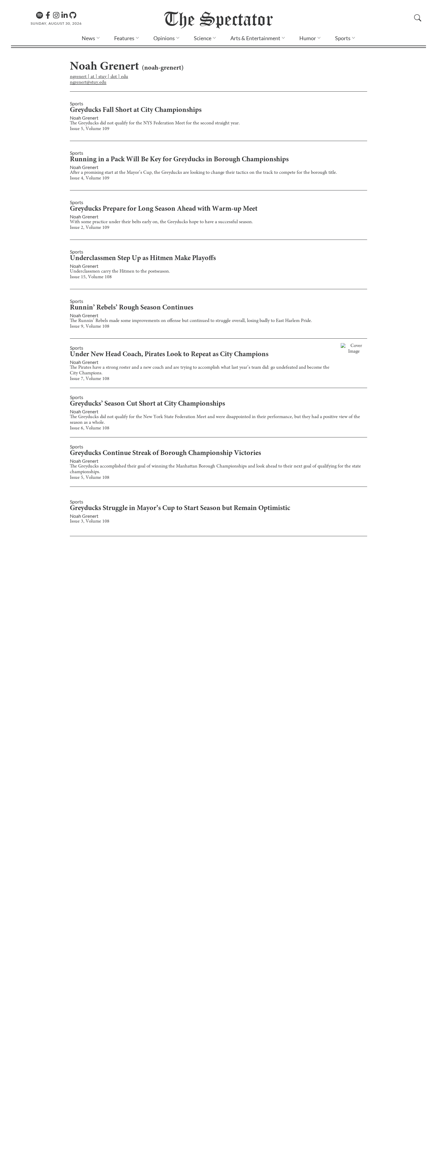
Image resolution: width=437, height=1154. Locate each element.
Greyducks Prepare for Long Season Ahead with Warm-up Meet (163, 209)
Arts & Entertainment (255, 38)
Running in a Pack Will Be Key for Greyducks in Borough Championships (179, 159)
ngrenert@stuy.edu (88, 82)
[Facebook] (47, 15)
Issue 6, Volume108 (89, 428)
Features (124, 38)
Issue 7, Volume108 (89, 378)
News (88, 38)
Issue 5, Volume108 (89, 477)
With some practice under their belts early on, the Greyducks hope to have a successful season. (161, 222)
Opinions (164, 38)
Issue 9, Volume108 (89, 326)
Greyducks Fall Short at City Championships (136, 110)
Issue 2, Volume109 (89, 227)
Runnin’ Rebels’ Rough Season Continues (131, 308)
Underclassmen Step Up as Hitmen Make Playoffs (143, 258)
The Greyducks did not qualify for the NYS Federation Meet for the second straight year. (155, 123)
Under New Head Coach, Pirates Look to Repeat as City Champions (169, 354)
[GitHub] (72, 15)
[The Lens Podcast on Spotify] (39, 15)
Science (202, 38)
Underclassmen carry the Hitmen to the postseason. (120, 271)
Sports (342, 38)
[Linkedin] (64, 15)
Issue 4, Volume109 (89, 178)
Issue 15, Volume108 (91, 277)
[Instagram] (56, 15)
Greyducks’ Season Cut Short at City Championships (147, 404)
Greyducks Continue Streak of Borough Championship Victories (165, 453)
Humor (307, 38)
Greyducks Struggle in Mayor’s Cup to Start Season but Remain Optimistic (180, 508)
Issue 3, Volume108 (89, 521)
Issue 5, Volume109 (89, 128)
